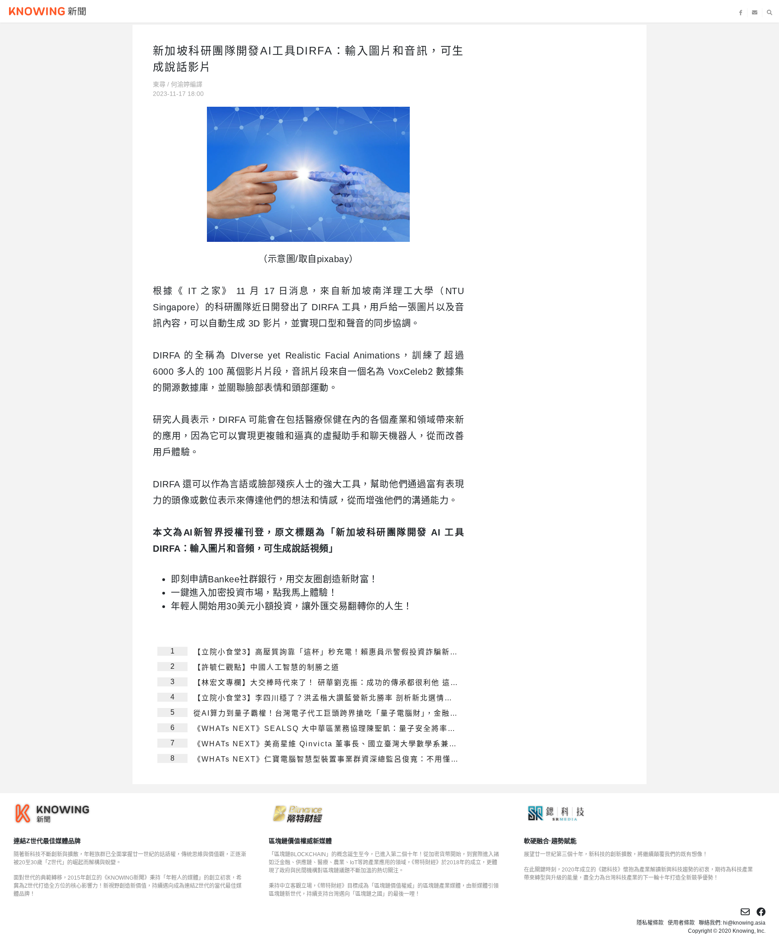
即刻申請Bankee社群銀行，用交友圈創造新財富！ (274, 579)
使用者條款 (681, 923)
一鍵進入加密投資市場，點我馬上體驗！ (254, 593)
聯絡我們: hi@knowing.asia (732, 923)
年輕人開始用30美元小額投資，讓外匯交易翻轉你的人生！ (291, 606)
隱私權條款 (650, 923)
